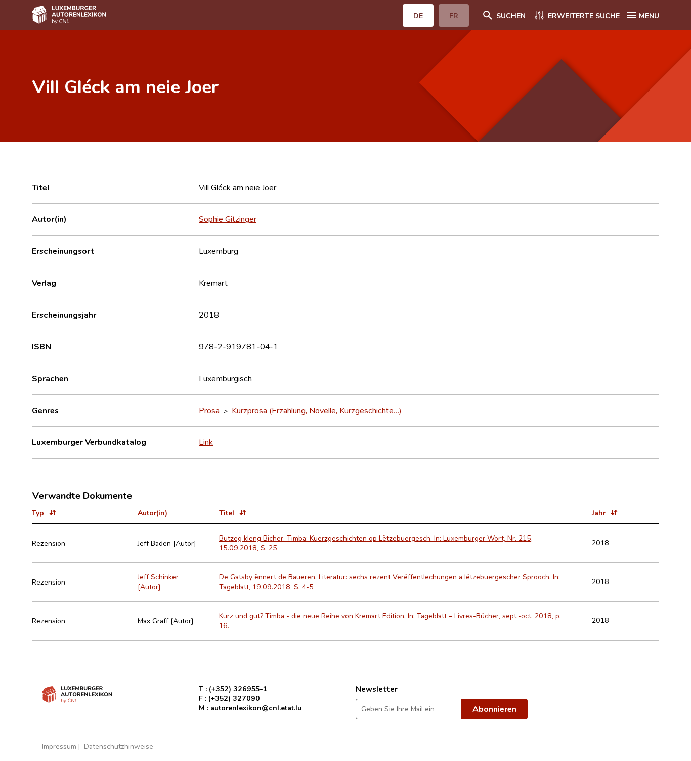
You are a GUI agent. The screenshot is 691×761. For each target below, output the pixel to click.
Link (206, 442)
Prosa (209, 410)
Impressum (59, 746)
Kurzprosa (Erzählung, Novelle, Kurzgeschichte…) (317, 410)
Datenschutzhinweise (118, 746)
